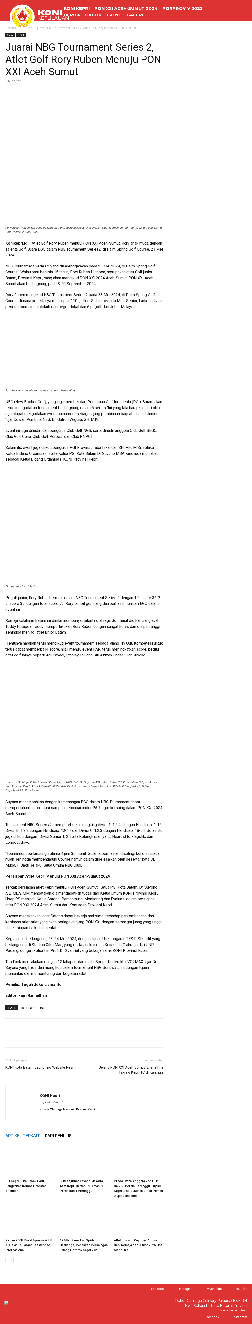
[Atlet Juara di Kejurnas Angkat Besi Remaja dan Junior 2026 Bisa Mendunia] (138, 1219)
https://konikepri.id (52, 1102)
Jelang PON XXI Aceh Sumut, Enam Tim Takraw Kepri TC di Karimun (131, 1070)
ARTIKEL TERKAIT (22, 1135)
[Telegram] (44, 92)
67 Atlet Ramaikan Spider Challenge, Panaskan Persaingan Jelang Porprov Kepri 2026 (84, 1245)
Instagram (186, 1289)
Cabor (10, 35)
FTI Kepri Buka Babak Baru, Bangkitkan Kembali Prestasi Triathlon (26, 1186)
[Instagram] (174, 1288)
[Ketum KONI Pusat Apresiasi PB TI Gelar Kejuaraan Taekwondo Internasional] (29, 1219)
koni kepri (28, 1007)
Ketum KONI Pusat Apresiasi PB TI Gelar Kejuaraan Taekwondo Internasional (28, 1245)
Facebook (158, 1289)
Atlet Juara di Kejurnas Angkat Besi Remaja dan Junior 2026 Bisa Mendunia (138, 1245)
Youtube (241, 1289)
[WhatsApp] (33, 92)
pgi (42, 1007)
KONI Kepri (50, 1095)
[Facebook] (10, 92)
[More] (56, 92)
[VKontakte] (202, 1288)
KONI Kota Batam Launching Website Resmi (40, 1067)
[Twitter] (22, 92)
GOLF (21, 35)
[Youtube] (230, 1288)
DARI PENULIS (58, 1135)
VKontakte (214, 1289)
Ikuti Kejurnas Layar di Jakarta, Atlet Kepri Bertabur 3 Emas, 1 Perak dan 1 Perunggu (82, 1186)
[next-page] (16, 1260)
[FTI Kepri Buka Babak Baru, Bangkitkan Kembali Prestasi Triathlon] (29, 1160)
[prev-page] (8, 1260)
